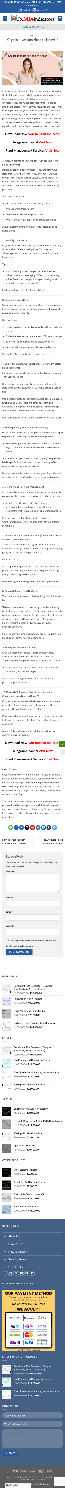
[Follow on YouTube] (26, 1273)
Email (9, 911)
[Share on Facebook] (16, 827)
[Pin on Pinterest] (32, 827)
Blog (32, 36)
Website (10, 926)
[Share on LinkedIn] (43, 827)
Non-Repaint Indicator (44, 134)
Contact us (44, 1479)
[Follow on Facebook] (5, 1273)
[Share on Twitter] (21, 827)
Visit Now (46, 142)
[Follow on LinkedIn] (21, 1273)
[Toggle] (5, 1236)
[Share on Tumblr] (48, 827)
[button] (5, 18)
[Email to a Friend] (26, 827)
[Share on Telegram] (54, 827)
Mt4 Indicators (22, 1477)
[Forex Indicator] (32, 18)
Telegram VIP (22, 1479)
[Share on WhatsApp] (10, 827)
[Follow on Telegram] (32, 1273)
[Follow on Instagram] (10, 1273)
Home (9, 1477)
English (14, 1485)
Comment (11, 871)
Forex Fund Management (45, 1477)
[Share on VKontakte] (38, 827)
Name (9, 897)
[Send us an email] (15, 1273)
